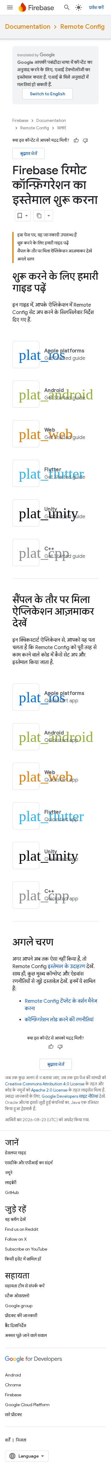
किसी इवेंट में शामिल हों (23, 1259)
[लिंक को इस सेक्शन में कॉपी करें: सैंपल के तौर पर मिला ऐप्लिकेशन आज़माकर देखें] (33, 624)
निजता (21, 1439)
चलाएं (61, 128)
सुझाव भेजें (28, 153)
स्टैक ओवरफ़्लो (17, 1296)
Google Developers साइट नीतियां (70, 1096)
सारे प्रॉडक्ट (13, 1414)
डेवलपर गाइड (15, 1153)
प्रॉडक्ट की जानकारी (21, 1315)
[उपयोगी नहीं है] (85, 140)
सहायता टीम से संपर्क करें (24, 1286)
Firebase (20, 120)
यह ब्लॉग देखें (15, 1219)
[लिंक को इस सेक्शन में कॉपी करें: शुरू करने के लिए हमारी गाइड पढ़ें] (52, 289)
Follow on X (16, 1239)
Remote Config (82, 27)
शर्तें (7, 1439)
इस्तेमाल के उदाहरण (66, 966)
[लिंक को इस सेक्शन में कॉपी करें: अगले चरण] (59, 943)
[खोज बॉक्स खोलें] (67, 7)
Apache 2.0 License (49, 1090)
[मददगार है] (76, 140)
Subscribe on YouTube (26, 1249)
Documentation (27, 27)
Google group (18, 1305)
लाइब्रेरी (10, 1182)
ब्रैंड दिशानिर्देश (15, 1325)
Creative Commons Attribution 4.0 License (44, 1084)
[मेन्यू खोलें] (10, 7)
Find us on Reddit (21, 1229)
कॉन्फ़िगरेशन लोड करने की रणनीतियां (59, 1020)
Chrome (13, 1385)
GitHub (12, 1192)
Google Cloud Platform (27, 1404)
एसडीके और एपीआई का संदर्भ (28, 1162)
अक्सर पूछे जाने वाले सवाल (26, 1335)
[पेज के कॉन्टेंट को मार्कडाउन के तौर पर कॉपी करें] (39, 215)
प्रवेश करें (96, 7)
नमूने (8, 1172)
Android (13, 1375)
